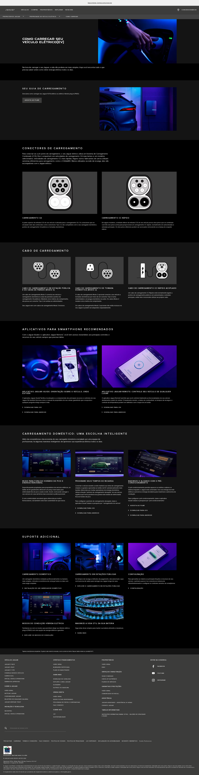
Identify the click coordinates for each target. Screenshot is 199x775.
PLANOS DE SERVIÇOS (109, 682)
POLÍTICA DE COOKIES (58, 741)
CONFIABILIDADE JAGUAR (13, 696)
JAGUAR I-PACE (9, 667)
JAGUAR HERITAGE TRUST (13, 702)
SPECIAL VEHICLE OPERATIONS (14, 678)
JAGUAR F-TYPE (10, 670)
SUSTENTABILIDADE (59, 717)
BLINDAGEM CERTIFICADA (61, 667)
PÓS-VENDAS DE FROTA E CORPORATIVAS (66, 702)
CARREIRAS (17, 741)
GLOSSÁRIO (57, 684)
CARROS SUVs (9, 676)
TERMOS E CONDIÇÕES (30, 741)
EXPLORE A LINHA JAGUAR (61, 682)
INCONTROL (8, 711)
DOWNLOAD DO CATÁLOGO (62, 679)
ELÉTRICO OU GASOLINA (61, 687)
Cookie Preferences (145, 741)
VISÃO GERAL (9, 690)
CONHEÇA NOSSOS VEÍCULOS (14, 673)
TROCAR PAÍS (7, 741)
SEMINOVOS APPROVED (12, 681)
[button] (25, 10)
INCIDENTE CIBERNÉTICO (130, 741)
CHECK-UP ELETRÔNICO (109, 679)
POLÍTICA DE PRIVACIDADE (75, 741)
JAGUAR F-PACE (10, 664)
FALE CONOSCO (58, 705)
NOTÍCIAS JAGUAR (10, 693)
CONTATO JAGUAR (108, 705)
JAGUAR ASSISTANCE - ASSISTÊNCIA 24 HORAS (117, 702)
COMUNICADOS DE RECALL (110, 693)
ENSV (103, 667)
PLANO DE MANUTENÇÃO (61, 670)
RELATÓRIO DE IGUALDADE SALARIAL (16, 699)
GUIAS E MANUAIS (107, 676)
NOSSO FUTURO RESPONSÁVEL (63, 699)
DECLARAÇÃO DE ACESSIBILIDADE (109, 741)
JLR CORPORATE (91, 741)
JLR (54, 714)
